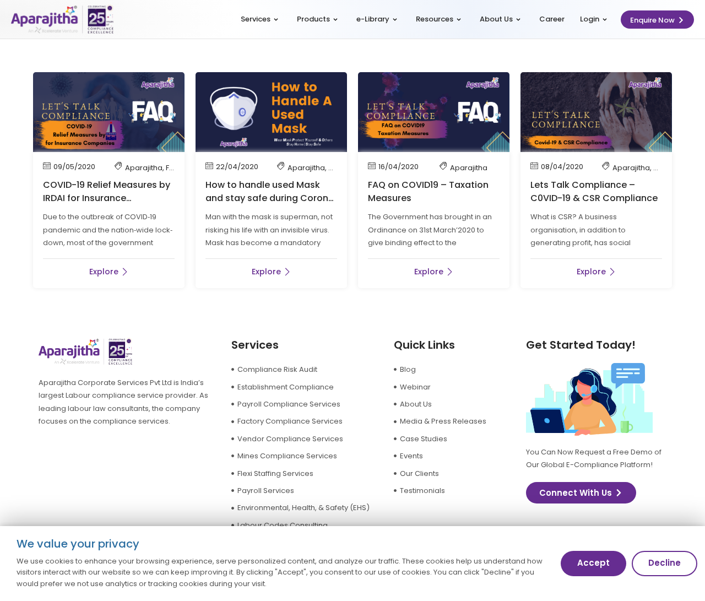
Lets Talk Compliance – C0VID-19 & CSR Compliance (594, 191)
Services (255, 19)
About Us (496, 19)
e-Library (372, 19)
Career (552, 19)
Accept (593, 562)
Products (313, 19)
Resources (434, 19)
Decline (664, 562)
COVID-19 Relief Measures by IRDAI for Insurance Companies (106, 198)
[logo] (62, 19)
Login (589, 19)
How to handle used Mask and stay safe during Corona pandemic (269, 198)
